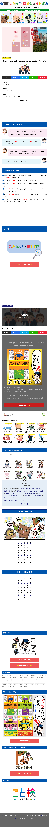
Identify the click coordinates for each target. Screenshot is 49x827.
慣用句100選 (19, 7)
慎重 (36, 679)
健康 (33, 675)
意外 (25, 679)
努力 (39, 675)
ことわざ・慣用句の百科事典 (21, 824)
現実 (43, 681)
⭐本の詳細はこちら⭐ (24, 405)
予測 (22, 675)
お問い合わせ (31, 818)
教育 (10, 681)
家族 (38, 677)
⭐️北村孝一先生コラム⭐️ (24, 660)
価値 (28, 675)
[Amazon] (27, 504)
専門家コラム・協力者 (35, 815)
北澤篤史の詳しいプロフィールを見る (14, 500)
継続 (32, 684)
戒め (42, 679)
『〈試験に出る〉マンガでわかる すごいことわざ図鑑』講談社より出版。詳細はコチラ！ (24, 10)
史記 (44, 675)
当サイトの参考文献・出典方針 (21, 815)
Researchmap (38, 495)
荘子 (43, 684)
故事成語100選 (27, 7)
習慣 (37, 684)
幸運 (43, 677)
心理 (15, 679)
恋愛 (20, 679)
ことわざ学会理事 (25, 489)
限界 (26, 686)
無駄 (37, 681)
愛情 (31, 679)
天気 (21, 677)
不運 (17, 675)
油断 (21, 681)
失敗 (26, 677)
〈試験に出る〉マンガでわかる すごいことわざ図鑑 (29, 491)
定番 (32, 677)
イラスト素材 (34, 7)
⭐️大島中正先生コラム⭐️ (24, 665)
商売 (4, 677)
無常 (26, 681)
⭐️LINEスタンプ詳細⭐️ (24, 773)
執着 (10, 677)
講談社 (27, 495)
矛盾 (21, 684)
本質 (15, 681)
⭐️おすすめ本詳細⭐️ (24, 741)
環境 (4, 684)
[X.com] (38, 7)
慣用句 (7, 811)
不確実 (11, 675)
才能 (4, 681)
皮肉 (15, 684)
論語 (10, 686)
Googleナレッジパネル (10, 498)
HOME (3, 811)
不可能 (5, 675)
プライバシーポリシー (21, 818)
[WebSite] (22, 504)
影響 (4, 679)
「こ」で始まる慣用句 (6, 57)
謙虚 (15, 686)
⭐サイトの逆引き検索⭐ (24, 264)
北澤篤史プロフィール (8, 815)
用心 (10, 684)
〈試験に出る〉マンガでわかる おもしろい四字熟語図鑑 (20, 493)
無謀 (32, 681)
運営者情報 (44, 815)
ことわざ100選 (13, 7)
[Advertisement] (24, 110)
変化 (15, 677)
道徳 (21, 686)
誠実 (4, 686)
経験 (26, 684)
